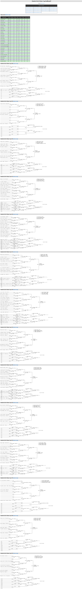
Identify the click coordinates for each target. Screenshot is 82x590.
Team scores (43, 3)
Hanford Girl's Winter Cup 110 (45, 7)
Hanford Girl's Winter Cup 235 (37, 12)
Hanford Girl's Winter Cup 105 (37, 7)
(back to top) (7, 14)
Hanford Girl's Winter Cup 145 (37, 10)
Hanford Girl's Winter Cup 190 (29, 12)
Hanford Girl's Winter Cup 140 (29, 10)
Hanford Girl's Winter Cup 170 (53, 10)
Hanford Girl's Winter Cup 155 (45, 10)
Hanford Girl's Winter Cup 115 (53, 7)
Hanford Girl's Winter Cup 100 (29, 7)
